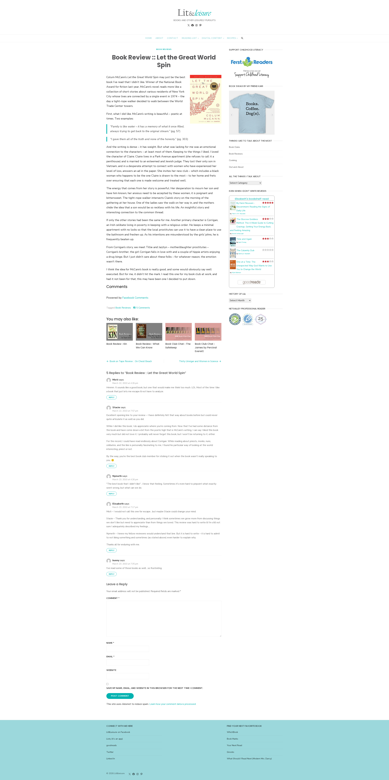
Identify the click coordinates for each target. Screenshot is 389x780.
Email (110, 656)
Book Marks (232, 738)
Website (111, 670)
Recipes (231, 38)
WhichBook (232, 732)
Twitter (110, 752)
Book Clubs (234, 147)
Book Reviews (164, 49)
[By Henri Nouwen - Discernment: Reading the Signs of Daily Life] (233, 209)
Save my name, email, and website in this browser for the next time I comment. (154, 688)
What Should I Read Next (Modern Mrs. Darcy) (249, 758)
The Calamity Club (245, 250)
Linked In (110, 758)
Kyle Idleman (236, 273)
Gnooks (230, 752)
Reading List (189, 38)
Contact (172, 38)
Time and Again (244, 239)
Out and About (236, 167)
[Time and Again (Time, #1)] (233, 245)
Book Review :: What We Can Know (147, 345)
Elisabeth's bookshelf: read (252, 199)
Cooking (233, 160)
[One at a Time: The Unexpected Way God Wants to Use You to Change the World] (233, 268)
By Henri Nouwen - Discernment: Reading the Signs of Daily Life (253, 207)
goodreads (111, 745)
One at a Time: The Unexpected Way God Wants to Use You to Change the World (254, 265)
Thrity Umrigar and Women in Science (198, 361)
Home (148, 38)
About (159, 38)
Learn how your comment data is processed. (172, 704)
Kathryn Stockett (244, 254)
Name (110, 643)
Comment (112, 598)
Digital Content (212, 38)
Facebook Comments (135, 298)
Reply (111, 397)
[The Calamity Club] (233, 257)
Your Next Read (234, 745)
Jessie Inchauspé (237, 234)
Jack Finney (242, 242)
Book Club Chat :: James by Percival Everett (206, 347)
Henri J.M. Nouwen (238, 214)
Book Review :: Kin (116, 344)
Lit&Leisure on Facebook (118, 732)
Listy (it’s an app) (114, 738)
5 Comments (143, 307)
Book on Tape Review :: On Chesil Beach (131, 361)
